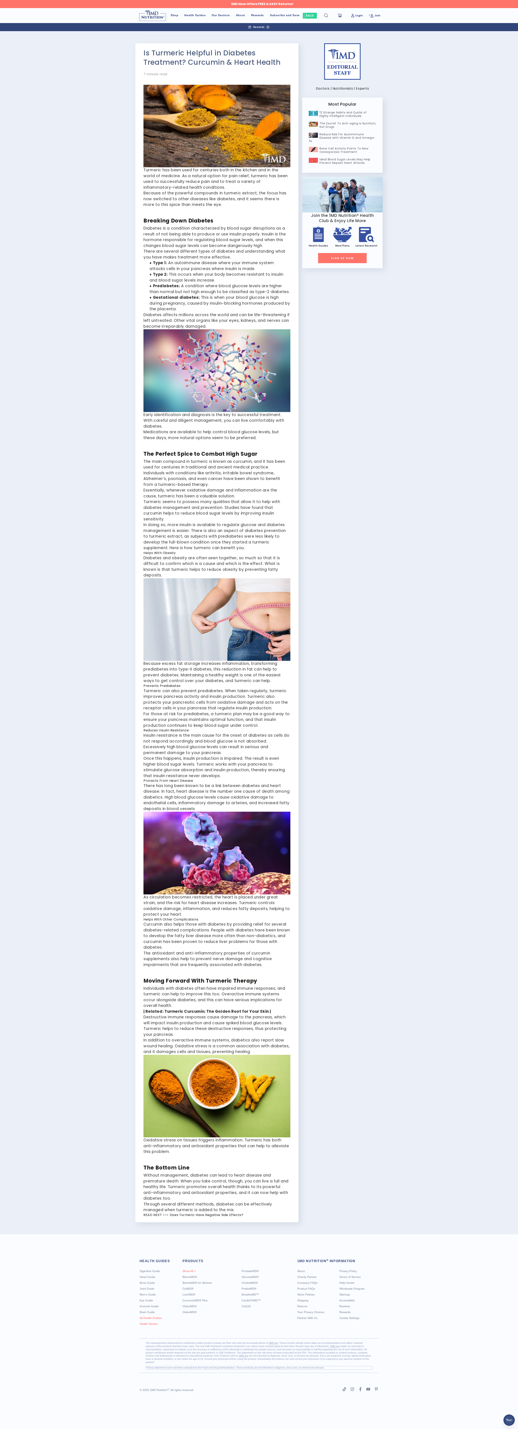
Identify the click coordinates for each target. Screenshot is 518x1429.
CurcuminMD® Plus (195, 1300)
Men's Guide (148, 1294)
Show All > (189, 1271)
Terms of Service (350, 1277)
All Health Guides (151, 1318)
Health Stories (149, 1323)
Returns (302, 1306)
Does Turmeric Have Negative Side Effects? (206, 1215)
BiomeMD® (190, 1277)
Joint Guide (147, 1288)
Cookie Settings (349, 1318)
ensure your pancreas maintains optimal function (193, 719)
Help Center (347, 1282)
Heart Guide (147, 1277)
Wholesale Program (352, 1288)
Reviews (344, 1306)
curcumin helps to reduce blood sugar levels (188, 513)
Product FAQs (306, 1288)
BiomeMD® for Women (197, 1282)
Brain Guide (147, 1312)
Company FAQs (307, 1282)
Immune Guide (149, 1306)
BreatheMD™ (250, 1294)
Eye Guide (146, 1300)
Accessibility (347, 1300)
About (301, 1271)
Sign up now (342, 258)
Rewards (345, 1312)
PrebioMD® (249, 1288)
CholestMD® (250, 1282)
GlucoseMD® (250, 1277)
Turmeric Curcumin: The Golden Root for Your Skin (217, 1011)
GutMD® (188, 1288)
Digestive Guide (150, 1271)
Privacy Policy (348, 1271)
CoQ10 (246, 1306)
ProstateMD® (250, 1271)
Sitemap (344, 1294)
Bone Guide (147, 1282)
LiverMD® (189, 1294)
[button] (329, 15)
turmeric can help (161, 994)
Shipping (302, 1300)
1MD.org (273, 1343)
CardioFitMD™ (251, 1300)
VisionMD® (190, 1306)
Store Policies (306, 1294)
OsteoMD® (190, 1312)
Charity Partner (307, 1277)
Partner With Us (307, 1318)
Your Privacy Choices (310, 1312)
